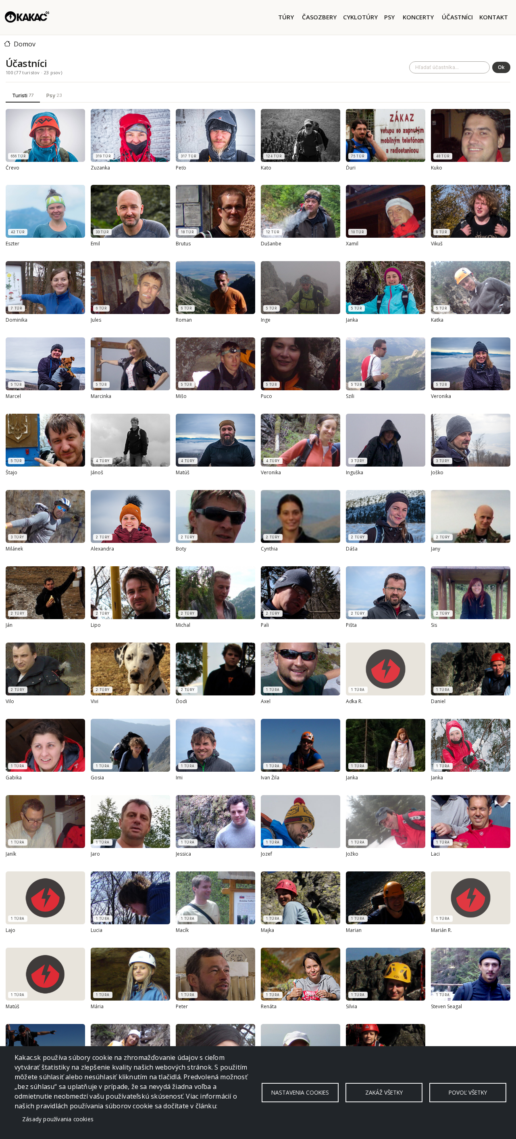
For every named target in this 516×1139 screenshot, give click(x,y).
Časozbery (319, 17)
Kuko (436, 168)
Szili (350, 397)
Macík (182, 930)
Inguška (354, 473)
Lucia (96, 930)
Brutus (183, 244)
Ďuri (351, 168)
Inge (265, 320)
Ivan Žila (270, 778)
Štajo (11, 473)
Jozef (266, 854)
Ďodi (181, 701)
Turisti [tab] (22, 95)
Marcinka (101, 397)
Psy (389, 17)
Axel (265, 701)
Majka (267, 930)
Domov (24, 44)
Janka (352, 320)
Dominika (16, 320)
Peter (182, 1006)
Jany (435, 549)
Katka (437, 320)
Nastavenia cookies (300, 1092)
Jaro (95, 854)
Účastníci (457, 17)
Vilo (10, 701)
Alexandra (102, 549)
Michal (183, 625)
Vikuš (437, 244)
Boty (181, 549)
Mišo (181, 397)
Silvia (351, 1006)
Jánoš (97, 473)
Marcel (13, 397)
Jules (96, 320)
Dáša (352, 549)
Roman (184, 320)
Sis (434, 625)
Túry (286, 17)
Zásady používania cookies (58, 1119)
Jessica (183, 854)
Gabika (14, 778)
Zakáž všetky (384, 1092)
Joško (437, 473)
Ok (501, 67)
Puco (266, 397)
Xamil (352, 244)
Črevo (12, 168)
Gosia (97, 778)
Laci (435, 854)
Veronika (441, 397)
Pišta (351, 625)
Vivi (94, 701)
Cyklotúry (360, 17)
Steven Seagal (446, 1006)
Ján (9, 625)
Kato (266, 168)
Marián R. (441, 930)
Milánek (14, 549)
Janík (11, 854)
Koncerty (418, 17)
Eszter (12, 244)
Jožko (352, 854)
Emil (95, 244)
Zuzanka (100, 168)
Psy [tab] (54, 95)
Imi (179, 778)
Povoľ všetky (468, 1092)
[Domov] (27, 17)
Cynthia (269, 549)
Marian (354, 930)
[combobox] (449, 67)
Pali (265, 625)
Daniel (438, 701)
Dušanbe (271, 244)
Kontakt (493, 17)
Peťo (181, 168)
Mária (97, 1006)
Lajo (10, 930)
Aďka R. (354, 701)
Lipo (96, 625)
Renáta (269, 1006)
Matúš (182, 473)
